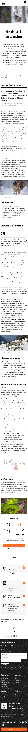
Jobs (16, 678)
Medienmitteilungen (5, 695)
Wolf (6, 77)
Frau (4, 651)
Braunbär (16, 75)
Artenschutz (12, 75)
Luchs (20, 75)
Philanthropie (4, 684)
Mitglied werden (4, 678)
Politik (23, 75)
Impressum (17, 696)
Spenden (3, 680)
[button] (2, 182)
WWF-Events (4, 686)
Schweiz (2, 77)
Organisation (18, 680)
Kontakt (17, 682)
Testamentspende (5, 682)
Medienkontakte (4, 696)
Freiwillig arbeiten (5, 688)
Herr (10, 651)
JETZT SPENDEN (15, 729)
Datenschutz (18, 695)
